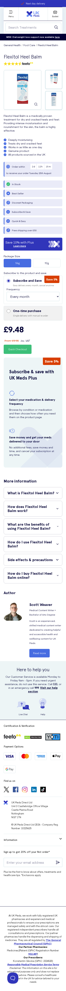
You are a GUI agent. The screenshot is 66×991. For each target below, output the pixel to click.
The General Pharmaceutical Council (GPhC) (37, 941)
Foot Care (29, 45)
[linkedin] (34, 790)
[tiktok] (43, 790)
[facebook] (15, 790)
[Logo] (33, 14)
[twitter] (6, 790)
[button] (33, 290)
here (57, 37)
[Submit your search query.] (56, 27)
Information (10, 839)
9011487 (32, 953)
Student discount (35, 3)
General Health (12, 45)
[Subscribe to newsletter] (57, 862)
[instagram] (24, 790)
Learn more (19, 245)
